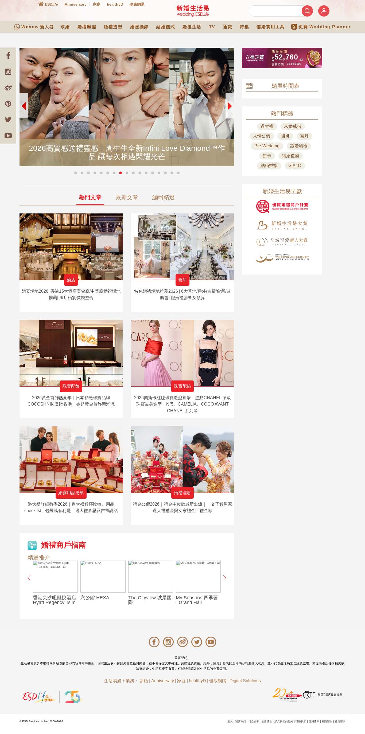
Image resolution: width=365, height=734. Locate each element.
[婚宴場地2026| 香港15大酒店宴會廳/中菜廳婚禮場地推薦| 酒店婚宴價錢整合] (71, 246)
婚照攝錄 (139, 27)
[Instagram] (8, 72)
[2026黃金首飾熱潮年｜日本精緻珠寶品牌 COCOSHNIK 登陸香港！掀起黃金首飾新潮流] (71, 353)
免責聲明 (219, 668)
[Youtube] (8, 136)
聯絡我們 (301, 721)
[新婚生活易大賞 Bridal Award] (282, 225)
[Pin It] (8, 104)
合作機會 (266, 721)
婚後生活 (192, 27)
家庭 (96, 4)
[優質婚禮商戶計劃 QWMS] (282, 206)
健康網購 (137, 4)
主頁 (230, 721)
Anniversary (76, 4)
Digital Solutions (245, 681)
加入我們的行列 (283, 721)
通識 (227, 27)
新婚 (143, 681)
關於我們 (240, 721)
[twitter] (8, 120)
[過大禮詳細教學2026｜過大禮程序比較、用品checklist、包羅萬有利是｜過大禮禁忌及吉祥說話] (71, 459)
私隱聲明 (327, 721)
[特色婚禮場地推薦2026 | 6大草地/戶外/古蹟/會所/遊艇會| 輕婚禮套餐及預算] (182, 246)
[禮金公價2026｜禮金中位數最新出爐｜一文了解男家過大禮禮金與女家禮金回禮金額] (182, 459)
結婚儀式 (165, 27)
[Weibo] (8, 88)
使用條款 (314, 721)
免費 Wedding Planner (324, 27)
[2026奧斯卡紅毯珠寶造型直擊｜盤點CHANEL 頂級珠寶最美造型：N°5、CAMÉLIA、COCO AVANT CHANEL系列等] (182, 353)
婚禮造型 (113, 27)
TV (212, 27)
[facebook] (8, 55)
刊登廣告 (253, 721)
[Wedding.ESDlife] (193, 10)
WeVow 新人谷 (37, 27)
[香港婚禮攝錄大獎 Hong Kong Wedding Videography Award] (282, 258)
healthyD (115, 4)
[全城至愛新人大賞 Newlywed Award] (282, 242)
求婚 (65, 27)
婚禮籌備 (86, 27)
